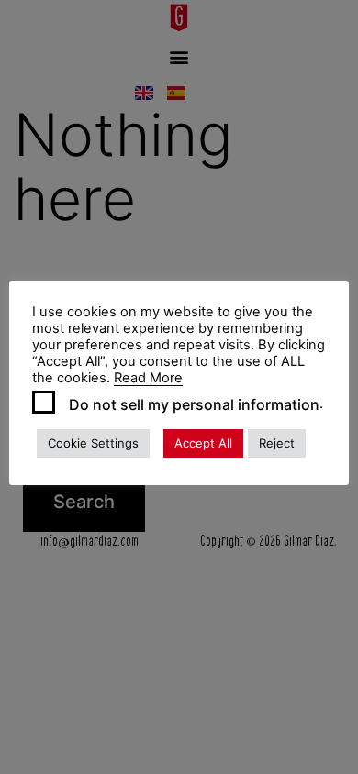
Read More (148, 378)
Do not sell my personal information (194, 404)
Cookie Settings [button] (93, 443)
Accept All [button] (203, 443)
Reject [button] (277, 443)
